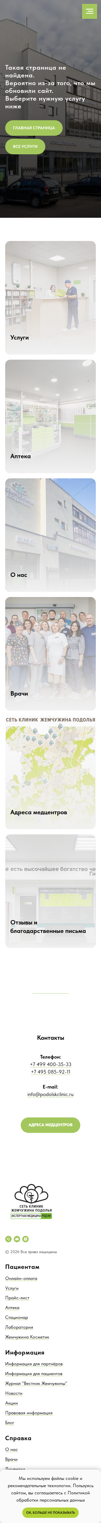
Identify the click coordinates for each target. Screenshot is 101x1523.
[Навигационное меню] (89, 11)
